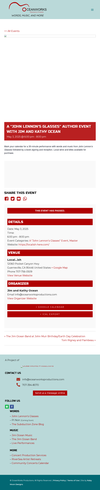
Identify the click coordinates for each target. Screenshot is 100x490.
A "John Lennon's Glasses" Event (48, 240)
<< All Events (12, 31)
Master (73, 240)
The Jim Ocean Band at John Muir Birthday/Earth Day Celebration (44, 336)
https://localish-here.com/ (34, 244)
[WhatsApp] (25, 198)
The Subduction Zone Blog (28, 424)
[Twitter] (13, 198)
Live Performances (23, 443)
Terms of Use (73, 480)
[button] (92, 10)
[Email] (19, 198)
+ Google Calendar (50, 307)
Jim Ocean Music (22, 435)
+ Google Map (59, 267)
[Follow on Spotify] (7, 407)
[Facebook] (7, 198)
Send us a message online (50, 393)
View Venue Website (19, 275)
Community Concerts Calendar (30, 463)
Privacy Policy (59, 480)
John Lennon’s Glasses (25, 416)
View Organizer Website (22, 298)
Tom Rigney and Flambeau (78, 340)
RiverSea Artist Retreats (26, 459)
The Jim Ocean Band (24, 439)
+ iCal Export (50, 314)
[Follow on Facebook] (12, 407)
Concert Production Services (29, 455)
